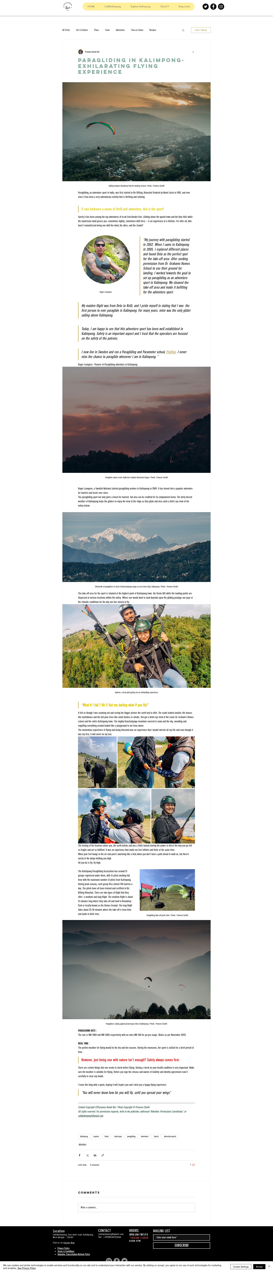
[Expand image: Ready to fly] (173, 816)
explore (96, 1136)
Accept (259, 1266)
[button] (183, 30)
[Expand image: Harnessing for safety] (156, 762)
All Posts (66, 30)
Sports (156, 1136)
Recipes (152, 30)
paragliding (131, 1136)
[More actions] (193, 52)
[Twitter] (206, 6)
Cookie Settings (241, 1266)
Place (96, 30)
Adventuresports (170, 1136)
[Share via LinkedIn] (95, 1155)
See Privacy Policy (27, 1268)
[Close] (269, 1266)
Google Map (69, 1242)
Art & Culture (82, 30)
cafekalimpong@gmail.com (111, 1234)
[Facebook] (213, 6)
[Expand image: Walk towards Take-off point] (97, 762)
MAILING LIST (161, 1231)
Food (107, 30)
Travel (106, 1136)
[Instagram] (221, 6)
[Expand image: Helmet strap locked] (114, 816)
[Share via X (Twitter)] (87, 1155)
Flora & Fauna (137, 30)
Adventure (120, 30)
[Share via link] (102, 1155)
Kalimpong (84, 1136)
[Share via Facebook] (79, 1155)
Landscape (118, 1136)
